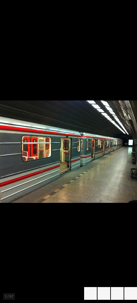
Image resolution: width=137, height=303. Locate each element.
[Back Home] (130, 293)
